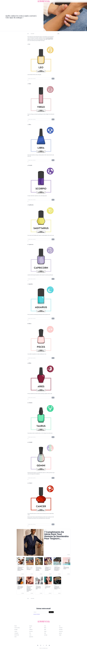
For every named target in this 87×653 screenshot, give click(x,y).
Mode (45, 629)
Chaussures (61, 631)
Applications (31, 636)
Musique (30, 625)
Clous (45, 625)
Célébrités (30, 629)
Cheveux (15, 631)
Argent (45, 631)
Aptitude (60, 633)
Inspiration (60, 627)
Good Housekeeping (49, 37)
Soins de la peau (17, 627)
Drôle (45, 633)
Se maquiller (16, 633)
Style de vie (51, 612)
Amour (15, 636)
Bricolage (15, 629)
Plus (53, 78)
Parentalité (32, 33)
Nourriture (31, 631)
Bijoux (45, 627)
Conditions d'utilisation (36, 614)
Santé (30, 627)
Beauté (15, 625)
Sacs (59, 625)
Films (30, 633)
